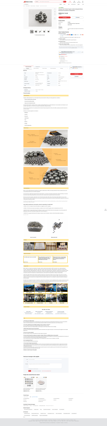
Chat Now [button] (78, 17)
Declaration (62, 422)
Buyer (64, 4)
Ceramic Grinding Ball (55, 409)
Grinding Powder (36, 409)
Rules (83, 4)
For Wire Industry (71, 398)
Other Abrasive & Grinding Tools (28, 409)
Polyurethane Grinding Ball (46, 409)
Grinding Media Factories (51, 413)
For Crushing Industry (41, 398)
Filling (41, 409)
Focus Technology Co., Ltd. (48, 422)
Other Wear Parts (40, 401)
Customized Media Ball (27, 415)
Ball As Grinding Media (59, 413)
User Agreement (58, 422)
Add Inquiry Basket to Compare (40, 34)
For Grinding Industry (26, 398)
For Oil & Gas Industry (56, 398)
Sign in (83, 2)
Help (68, 4)
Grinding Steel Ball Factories (35, 413)
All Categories (26, 4)
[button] (65, 68)
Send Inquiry (64, 17)
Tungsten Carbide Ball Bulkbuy (43, 415)
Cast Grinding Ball (61, 409)
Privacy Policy (66, 422)
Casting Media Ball (74, 413)
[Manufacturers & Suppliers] (28, 2)
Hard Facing (25, 401)
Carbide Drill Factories (27, 413)
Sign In (60, 62)
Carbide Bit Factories (43, 413)
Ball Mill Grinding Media (35, 415)
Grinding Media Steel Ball (66, 413)
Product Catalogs (35, 396)
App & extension (73, 4)
